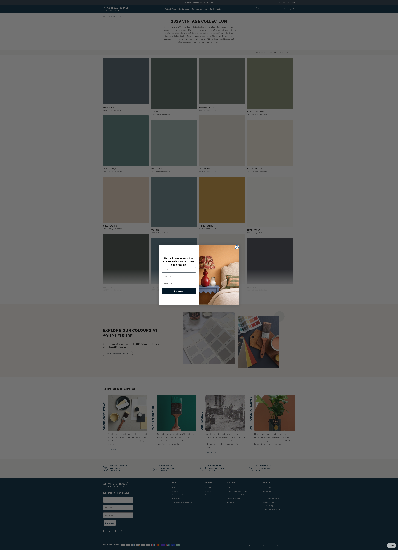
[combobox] (178, 283)
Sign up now (179, 291)
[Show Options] (194, 283)
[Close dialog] (237, 247)
